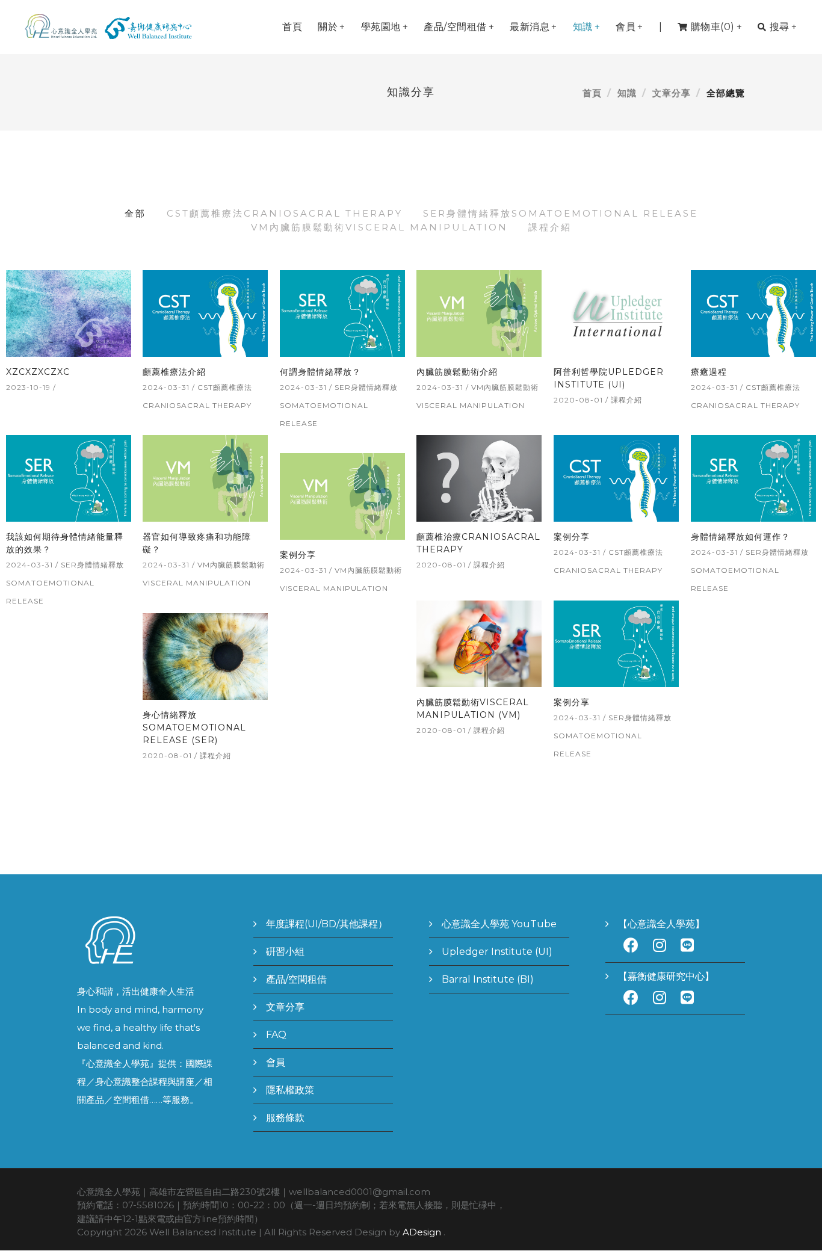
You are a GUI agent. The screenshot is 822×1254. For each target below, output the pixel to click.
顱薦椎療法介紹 (174, 371)
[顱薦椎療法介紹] (204, 312)
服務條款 (285, 1117)
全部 (135, 213)
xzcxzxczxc (38, 371)
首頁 (292, 26)
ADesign (422, 1232)
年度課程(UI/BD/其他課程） (327, 924)
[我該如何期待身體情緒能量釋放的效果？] (68, 477)
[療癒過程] (753, 312)
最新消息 (533, 26)
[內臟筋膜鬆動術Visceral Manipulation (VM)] (478, 642)
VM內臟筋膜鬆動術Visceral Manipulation (379, 227)
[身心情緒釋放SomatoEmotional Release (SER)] (204, 655)
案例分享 (572, 536)
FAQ (276, 1034)
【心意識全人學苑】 (661, 924)
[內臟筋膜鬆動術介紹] (478, 312)
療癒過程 (709, 371)
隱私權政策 (290, 1090)
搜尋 (783, 26)
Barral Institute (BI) (488, 979)
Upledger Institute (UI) (497, 951)
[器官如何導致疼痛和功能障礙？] (204, 477)
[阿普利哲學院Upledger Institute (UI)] (615, 312)
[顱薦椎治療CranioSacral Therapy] (478, 477)
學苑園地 (385, 26)
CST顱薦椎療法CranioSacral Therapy (285, 213)
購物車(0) (717, 26)
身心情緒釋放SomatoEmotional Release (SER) (194, 727)
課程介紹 (550, 227)
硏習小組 (285, 951)
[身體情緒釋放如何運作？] (753, 477)
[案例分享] (615, 477)
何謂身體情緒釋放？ (320, 371)
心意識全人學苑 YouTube (499, 924)
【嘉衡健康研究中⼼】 (666, 976)
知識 (587, 26)
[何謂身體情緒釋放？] (342, 312)
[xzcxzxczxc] (68, 312)
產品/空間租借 (459, 26)
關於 (331, 26)
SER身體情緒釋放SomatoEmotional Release (560, 213)
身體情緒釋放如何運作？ (740, 536)
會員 (629, 26)
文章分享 (671, 93)
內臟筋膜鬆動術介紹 (457, 371)
